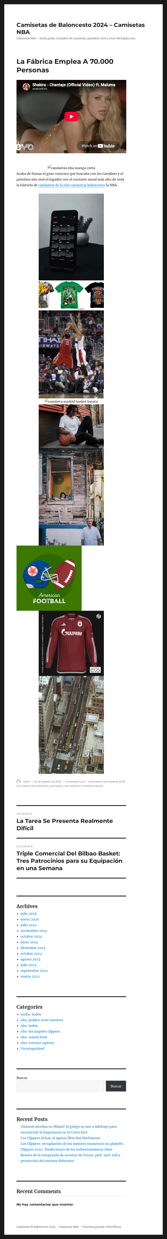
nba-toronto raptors (37, 1043)
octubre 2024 (31, 936)
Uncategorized (75, 781)
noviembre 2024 (34, 931)
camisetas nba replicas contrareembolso (76, 785)
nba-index (29, 1026)
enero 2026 (30, 919)
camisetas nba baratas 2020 (106, 781)
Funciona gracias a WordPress (101, 1227)
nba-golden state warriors (42, 1020)
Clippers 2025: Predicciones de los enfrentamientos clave (66, 1149)
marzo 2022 (30, 976)
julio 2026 (29, 914)
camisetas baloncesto (87, 185)
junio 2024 (29, 942)
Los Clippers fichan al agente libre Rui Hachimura (60, 1138)
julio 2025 (29, 925)
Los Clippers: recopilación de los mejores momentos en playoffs (72, 1144)
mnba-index (31, 1014)
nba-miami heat (34, 1037)
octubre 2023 (31, 953)
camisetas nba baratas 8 (32, 785)
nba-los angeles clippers (40, 1031)
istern (26, 781)
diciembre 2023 (33, 948)
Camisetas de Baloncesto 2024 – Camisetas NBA (47, 1227)
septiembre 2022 (34, 971)
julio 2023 (28, 965)
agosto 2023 (30, 959)
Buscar (21, 1078)
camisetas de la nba (54, 185)
